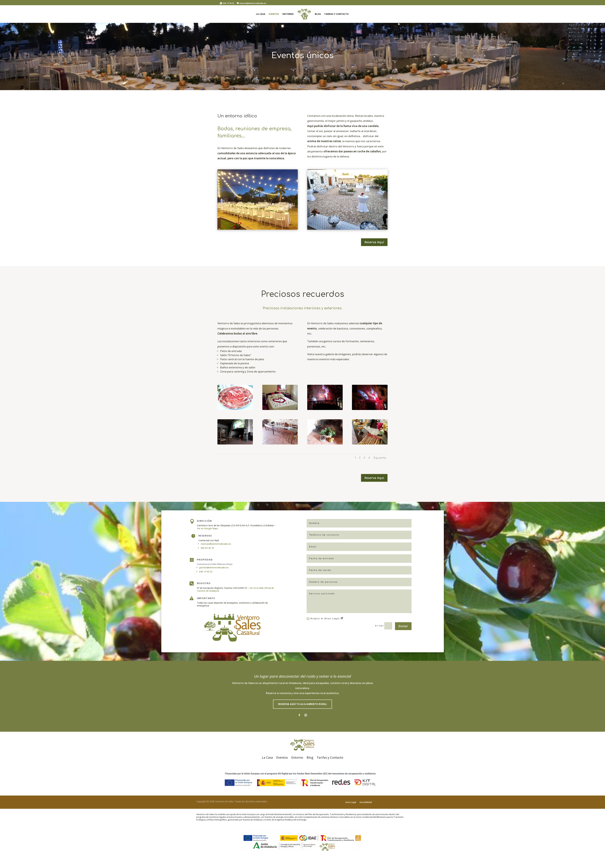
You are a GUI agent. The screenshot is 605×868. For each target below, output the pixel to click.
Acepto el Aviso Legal (325, 618)
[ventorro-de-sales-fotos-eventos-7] (325, 443)
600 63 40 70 (207, 547)
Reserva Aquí (374, 242)
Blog (318, 14)
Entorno (288, 14)
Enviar (403, 626)
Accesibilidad (366, 802)
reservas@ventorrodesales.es (216, 543)
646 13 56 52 (228, 3)
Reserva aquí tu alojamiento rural (302, 704)
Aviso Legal (350, 802)
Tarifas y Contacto (336, 14)
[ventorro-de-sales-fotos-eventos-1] (235, 409)
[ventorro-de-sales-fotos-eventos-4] (369, 409)
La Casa (260, 14)
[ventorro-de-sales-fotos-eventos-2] (280, 409)
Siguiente (379, 457)
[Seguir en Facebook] (299, 715)
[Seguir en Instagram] (305, 715)
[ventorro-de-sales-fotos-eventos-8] (369, 443)
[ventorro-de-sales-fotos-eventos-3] (325, 409)
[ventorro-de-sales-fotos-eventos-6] (280, 443)
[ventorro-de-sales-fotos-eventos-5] (235, 443)
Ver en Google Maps (207, 528)
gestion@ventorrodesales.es (214, 567)
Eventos (274, 14)
